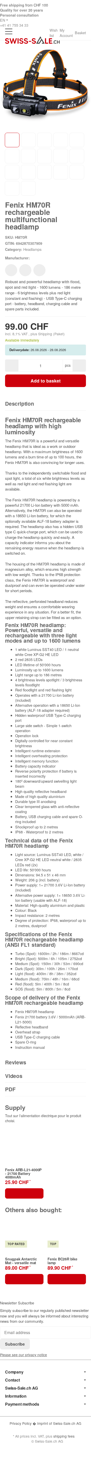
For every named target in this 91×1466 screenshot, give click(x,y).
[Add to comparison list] (25, 270)
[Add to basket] (24, 1193)
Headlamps (32, 249)
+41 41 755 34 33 (14, 25)
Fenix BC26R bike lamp (62, 1260)
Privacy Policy (21, 1423)
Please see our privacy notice (23, 1354)
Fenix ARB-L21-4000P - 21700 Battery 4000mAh (23, 1173)
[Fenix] (38, 258)
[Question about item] (39, 270)
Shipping (45, 333)
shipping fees (64, 1436)
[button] (45, 404)
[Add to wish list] (11, 270)
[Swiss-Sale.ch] (32, 40)
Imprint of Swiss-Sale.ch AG (59, 1423)
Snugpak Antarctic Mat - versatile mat (21, 1260)
